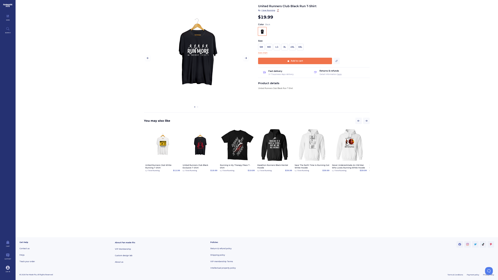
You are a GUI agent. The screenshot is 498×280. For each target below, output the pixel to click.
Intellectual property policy (223, 268)
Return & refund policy (221, 248)
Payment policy (473, 275)
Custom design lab (123, 255)
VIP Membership (123, 249)
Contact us (24, 248)
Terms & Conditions (455, 275)
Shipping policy (217, 255)
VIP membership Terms (221, 261)
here (339, 74)
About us (119, 262)
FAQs (22, 255)
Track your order (27, 261)
